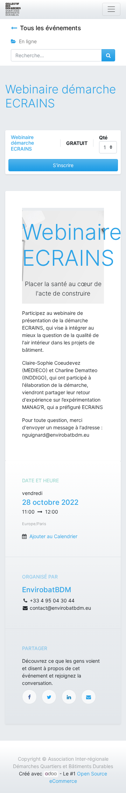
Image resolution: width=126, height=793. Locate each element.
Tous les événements (50, 28)
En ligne (28, 41)
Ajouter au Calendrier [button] (53, 536)
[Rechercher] (108, 55)
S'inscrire (63, 165)
